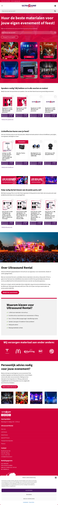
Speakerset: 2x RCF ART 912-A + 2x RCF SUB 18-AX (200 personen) (7, 110)
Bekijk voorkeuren (29, 499)
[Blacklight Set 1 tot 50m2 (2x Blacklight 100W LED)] (36, 145)
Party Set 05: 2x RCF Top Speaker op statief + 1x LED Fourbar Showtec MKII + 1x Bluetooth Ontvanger (7, 215)
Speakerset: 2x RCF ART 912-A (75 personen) (36, 109)
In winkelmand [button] (4, 116)
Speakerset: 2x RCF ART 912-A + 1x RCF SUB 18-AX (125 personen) (50, 110)
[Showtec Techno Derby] (21, 145)
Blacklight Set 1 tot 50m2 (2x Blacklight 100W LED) (36, 154)
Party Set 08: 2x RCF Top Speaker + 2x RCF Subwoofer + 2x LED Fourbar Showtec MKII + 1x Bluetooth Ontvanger (36, 216)
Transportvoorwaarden (7, 441)
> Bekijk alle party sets (6, 227)
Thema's (3, 444)
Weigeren (29, 494)
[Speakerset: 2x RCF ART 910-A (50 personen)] (21, 100)
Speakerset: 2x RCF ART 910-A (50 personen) (21, 109)
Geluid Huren (4, 435)
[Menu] (2, 6)
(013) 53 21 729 (17, 1)
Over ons (3, 429)
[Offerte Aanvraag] (55, 5)
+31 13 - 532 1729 (5, 455)
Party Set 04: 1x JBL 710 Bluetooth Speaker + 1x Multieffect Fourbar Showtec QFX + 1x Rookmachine (50, 215)
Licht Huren (4, 432)
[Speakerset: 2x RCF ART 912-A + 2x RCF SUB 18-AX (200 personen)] (7, 100)
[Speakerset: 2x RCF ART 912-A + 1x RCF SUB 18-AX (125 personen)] (50, 100)
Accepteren (29, 490)
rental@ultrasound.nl (6, 457)
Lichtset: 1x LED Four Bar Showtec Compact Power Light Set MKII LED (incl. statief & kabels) (7, 156)
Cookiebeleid (25, 502)
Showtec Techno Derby (20, 153)
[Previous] (4, 352)
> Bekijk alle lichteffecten (7, 167)
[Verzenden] (55, 11)
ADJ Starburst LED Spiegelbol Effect (50, 153)
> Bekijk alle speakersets (7, 119)
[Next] (53, 352)
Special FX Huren (5, 438)
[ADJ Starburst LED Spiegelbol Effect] (50, 145)
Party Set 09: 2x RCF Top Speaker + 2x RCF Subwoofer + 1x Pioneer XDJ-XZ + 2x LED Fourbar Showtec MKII (21, 215)
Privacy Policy (31, 502)
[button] (55, 477)
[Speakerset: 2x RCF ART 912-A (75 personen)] (36, 100)
